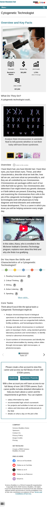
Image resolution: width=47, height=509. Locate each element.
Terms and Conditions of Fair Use (28, 493)
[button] (43, 7)
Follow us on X (22, 470)
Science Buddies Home (21, 428)
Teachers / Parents (29, 378)
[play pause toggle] (14, 164)
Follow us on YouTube (24, 465)
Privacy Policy (18, 435)
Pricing (15, 440)
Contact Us (17, 433)
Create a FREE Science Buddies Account (21, 450)
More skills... (23, 298)
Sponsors (16, 430)
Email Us (20, 479)
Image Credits (18, 438)
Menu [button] (4, 7)
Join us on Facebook (24, 461)
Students (13, 378)
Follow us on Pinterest (24, 474)
